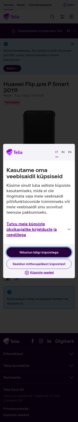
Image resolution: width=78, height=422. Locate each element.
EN (70, 152)
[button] (39, 229)
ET (56, 152)
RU (63, 152)
